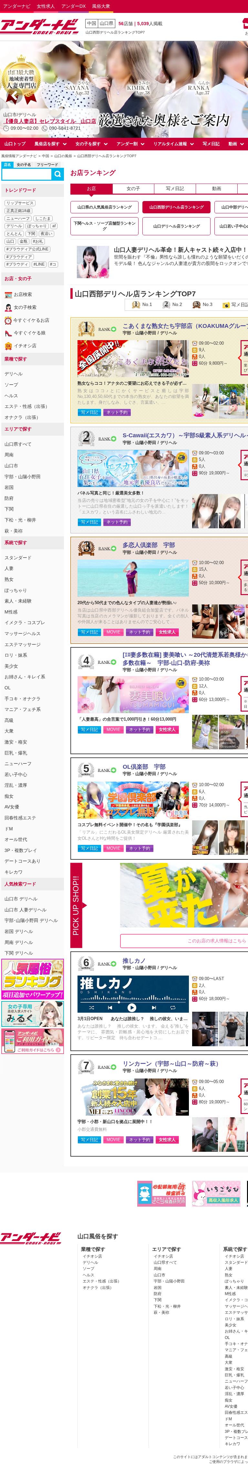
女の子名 (24, 165)
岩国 (9, 487)
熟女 (9, 579)
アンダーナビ (16, 6)
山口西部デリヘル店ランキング (177, 207)
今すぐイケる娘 (30, 332)
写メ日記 (211, 143)
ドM (9, 828)
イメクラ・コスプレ (25, 622)
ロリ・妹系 (16, 655)
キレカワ (14, 872)
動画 (216, 188)
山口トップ (15, 143)
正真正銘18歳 (18, 210)
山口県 (106, 23)
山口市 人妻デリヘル (25, 909)
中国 (91, 23)
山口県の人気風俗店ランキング (105, 207)
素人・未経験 (18, 600)
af (54, 226)
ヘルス (11, 395)
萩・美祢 (14, 530)
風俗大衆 (101, 6)
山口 (10, 241)
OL (8, 687)
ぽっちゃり (37, 226)
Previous (14, 95)
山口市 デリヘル (21, 898)
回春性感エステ (20, 817)
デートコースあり (23, 861)
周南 (9, 454)
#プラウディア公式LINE (27, 249)
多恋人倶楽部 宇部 (149, 545)
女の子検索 (25, 307)
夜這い (46, 233)
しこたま (43, 218)
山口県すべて (18, 444)
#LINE (39, 264)
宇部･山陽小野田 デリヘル (31, 920)
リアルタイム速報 (170, 143)
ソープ (11, 384)
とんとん (14, 233)
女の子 (133, 188)
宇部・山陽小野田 (23, 476)
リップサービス (20, 203)
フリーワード (47, 165)
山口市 (11, 465)
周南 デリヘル (19, 942)
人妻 (9, 568)
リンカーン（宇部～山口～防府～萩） (172, 1063)
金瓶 (23, 241)
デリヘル (14, 226)
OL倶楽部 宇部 (144, 767)
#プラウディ (17, 264)
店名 (7, 165)
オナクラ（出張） (23, 417)
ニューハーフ (18, 218)
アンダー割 (127, 143)
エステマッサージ (23, 644)
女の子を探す (88, 143)
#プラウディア (19, 257)
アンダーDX (73, 6)
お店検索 (23, 294)
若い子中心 (16, 774)
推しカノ (134, 960)
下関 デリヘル (19, 953)
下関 (31, 233)
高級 (9, 720)
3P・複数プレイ (21, 850)
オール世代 (16, 839)
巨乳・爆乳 (16, 752)
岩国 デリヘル (19, 931)
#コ (53, 264)
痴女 (9, 796)
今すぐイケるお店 (31, 320)
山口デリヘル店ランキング (176, 226)
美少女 (11, 666)
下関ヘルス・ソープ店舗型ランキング (105, 226)
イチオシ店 (25, 345)
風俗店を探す (47, 143)
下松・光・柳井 (20, 519)
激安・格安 (16, 742)
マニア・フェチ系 (23, 709)
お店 (91, 188)
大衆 (9, 731)
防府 (9, 498)
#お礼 (38, 241)
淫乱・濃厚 (16, 785)
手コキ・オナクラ (23, 698)
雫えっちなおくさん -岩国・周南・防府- (49, 121)
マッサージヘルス (23, 633)
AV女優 (12, 806)
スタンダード (18, 557)
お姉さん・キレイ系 (25, 676)
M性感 (11, 611)
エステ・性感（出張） (27, 406)
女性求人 (46, 6)
